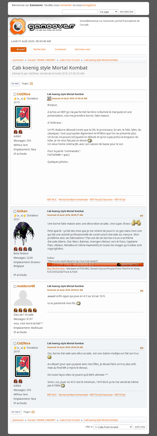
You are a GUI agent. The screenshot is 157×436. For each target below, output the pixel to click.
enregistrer (89, 5)
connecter (66, 5)
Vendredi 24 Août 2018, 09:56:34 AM (65, 347)
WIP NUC (52, 199)
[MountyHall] (15, 270)
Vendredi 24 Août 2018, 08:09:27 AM (65, 215)
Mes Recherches (56, 268)
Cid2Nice (23, 94)
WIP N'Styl (119, 199)
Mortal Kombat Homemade (73, 199)
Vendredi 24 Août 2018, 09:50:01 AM (65, 290)
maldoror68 (26, 286)
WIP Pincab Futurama (101, 199)
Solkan (22, 211)
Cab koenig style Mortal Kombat (65, 94)
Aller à (89, 426)
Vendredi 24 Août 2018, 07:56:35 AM (69, 98)
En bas (15, 83)
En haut (15, 411)
